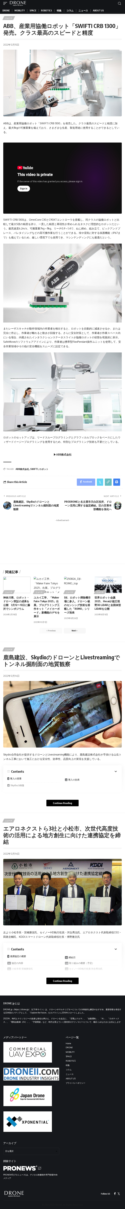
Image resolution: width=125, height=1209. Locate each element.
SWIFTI (34, 469)
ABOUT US (71, 1078)
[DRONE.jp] (18, 3)
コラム (69, 1069)
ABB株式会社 (22, 469)
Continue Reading (62, 803)
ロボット (43, 469)
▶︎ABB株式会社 (63, 454)
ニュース (8, 18)
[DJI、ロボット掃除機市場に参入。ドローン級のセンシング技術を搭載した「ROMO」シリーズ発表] (77, 585)
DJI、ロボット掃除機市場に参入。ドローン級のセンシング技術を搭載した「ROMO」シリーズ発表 (77, 605)
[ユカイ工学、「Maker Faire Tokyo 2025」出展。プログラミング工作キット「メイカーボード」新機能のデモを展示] (47, 585)
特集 (68, 1065)
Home (68, 1043)
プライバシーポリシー (75, 1083)
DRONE (69, 1047)
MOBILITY (70, 1052)
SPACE (69, 1056)
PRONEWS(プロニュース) (14, 1175)
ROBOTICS (71, 1061)
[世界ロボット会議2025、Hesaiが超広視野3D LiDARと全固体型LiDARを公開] (108, 585)
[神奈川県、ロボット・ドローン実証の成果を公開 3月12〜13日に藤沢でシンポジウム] (16, 585)
